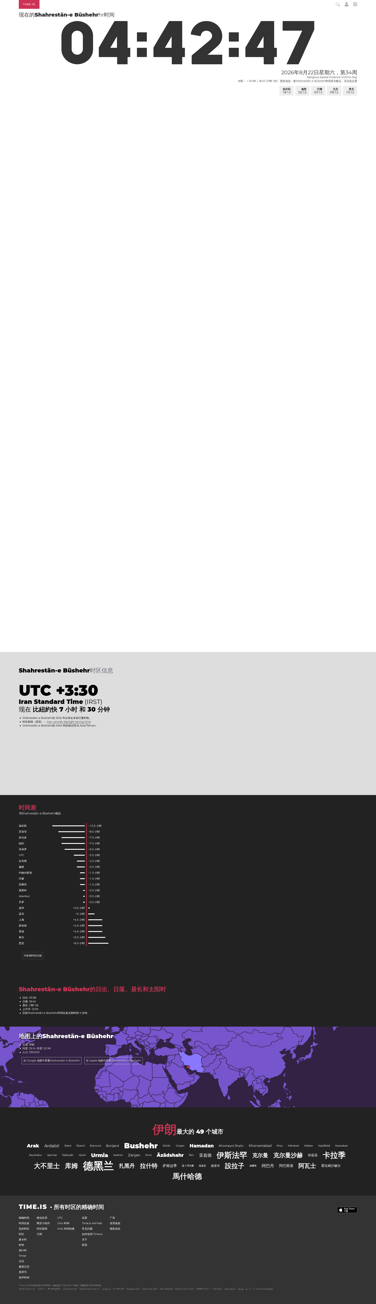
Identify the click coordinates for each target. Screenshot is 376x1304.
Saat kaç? (217, 1289)
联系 (84, 1245)
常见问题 (87, 1228)
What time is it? (27, 1289)
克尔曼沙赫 (288, 1155)
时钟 (21, 1245)
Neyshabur (35, 1155)
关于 (84, 1239)
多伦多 (23, 837)
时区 (21, 1234)
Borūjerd (112, 1146)
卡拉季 (334, 1155)
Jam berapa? (166, 1289)
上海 (21, 919)
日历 (21, 1261)
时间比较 (24, 1223)
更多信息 (285, 81)
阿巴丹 (268, 1165)
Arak (33, 1146)
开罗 (21, 902)
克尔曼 (260, 1155)
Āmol (148, 1155)
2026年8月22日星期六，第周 (319, 72)
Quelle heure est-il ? (89, 1289)
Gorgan (180, 1145)
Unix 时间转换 (66, 1228)
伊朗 (165, 1129)
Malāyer (308, 1145)
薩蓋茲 (202, 1165)
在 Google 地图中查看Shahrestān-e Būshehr (51, 1060)
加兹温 (313, 1155)
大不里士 (47, 1166)
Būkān (167, 1145)
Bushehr (141, 1145)
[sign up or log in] (346, 5)
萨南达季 (170, 1166)
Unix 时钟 (63, 1223)
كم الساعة (106, 1289)
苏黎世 (23, 884)
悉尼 (21, 943)
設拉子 (234, 1166)
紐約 (21, 843)
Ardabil (51, 1145)
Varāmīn (118, 1155)
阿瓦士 (307, 1165)
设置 (84, 1217)
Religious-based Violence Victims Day (332, 77)
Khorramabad (260, 1146)
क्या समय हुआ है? (54, 1289)
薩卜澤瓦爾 (188, 1165)
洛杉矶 (287, 90)
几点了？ (41, 1289)
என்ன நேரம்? (230, 1289)
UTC (21, 855)
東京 (350, 90)
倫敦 (302, 90)
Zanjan (134, 1155)
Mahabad (293, 1145)
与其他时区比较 (32, 955)
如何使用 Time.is (92, 1234)
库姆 (71, 1166)
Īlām (191, 1155)
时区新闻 (42, 1228)
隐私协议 (115, 1228)
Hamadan (202, 1146)
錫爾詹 (253, 1165)
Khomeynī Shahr (231, 1146)
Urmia (99, 1155)
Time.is (29, 4)
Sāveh (82, 1155)
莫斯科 (23, 890)
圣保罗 (23, 849)
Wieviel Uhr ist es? (184, 1289)
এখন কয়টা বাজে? (119, 1289)
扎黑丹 (127, 1166)
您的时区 (24, 1228)
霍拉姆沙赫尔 (331, 1166)
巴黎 (318, 90)
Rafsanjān (68, 1155)
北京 (334, 90)
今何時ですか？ (203, 1289)
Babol (67, 1145)
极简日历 (24, 1266)
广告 (112, 1217)
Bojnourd (95, 1145)
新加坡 (23, 925)
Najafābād (324, 1145)
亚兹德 (205, 1155)
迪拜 (21, 908)
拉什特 (149, 1165)
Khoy (280, 1145)
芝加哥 (23, 831)
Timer (22, 1255)
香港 (21, 931)
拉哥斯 (23, 861)
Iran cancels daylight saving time (69, 721)
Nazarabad (341, 1145)
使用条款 (115, 1223)
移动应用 (42, 1217)
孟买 (21, 914)
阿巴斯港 (286, 1166)
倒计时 (23, 1250)
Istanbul (24, 896)
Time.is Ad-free (92, 1223)
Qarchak (52, 1155)
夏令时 (23, 1239)
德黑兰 (98, 1165)
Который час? (133, 1289)
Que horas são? (150, 1289)
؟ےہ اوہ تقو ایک (244, 1289)
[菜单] (355, 4)
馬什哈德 (187, 1176)
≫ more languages (263, 1289)
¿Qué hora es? (70, 1289)
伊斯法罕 (232, 1155)
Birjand (80, 1145)
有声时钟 (24, 1277)
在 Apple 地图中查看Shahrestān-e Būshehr (113, 1060)
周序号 (23, 1272)
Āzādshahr (170, 1155)
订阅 (39, 1234)
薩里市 (215, 1166)
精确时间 (24, 1217)
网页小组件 (43, 1223)
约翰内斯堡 (25, 872)
